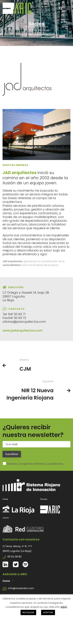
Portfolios (42, 26)
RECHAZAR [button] (28, 612)
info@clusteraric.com (21, 588)
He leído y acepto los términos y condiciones (35, 463)
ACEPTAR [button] (48, 612)
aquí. (63, 607)
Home (29, 26)
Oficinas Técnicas (38, 30)
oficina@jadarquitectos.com (24, 321)
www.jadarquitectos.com (23, 330)
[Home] (36, 496)
